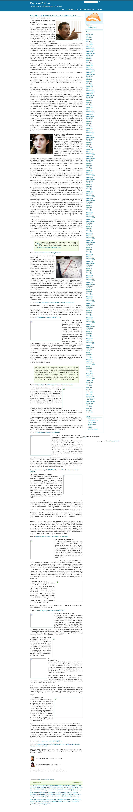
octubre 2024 (89, 72)
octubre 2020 (89, 156)
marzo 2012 (89, 337)
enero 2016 (89, 256)
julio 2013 (88, 309)
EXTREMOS (70, 9)
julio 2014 (88, 288)
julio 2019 (88, 183)
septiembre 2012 (90, 326)
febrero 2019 (89, 191)
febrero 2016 (89, 254)
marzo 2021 (89, 148)
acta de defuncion (37, 785)
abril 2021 (88, 146)
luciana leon (64, 796)
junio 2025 (89, 58)
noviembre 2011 (90, 344)
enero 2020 (89, 172)
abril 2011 (88, 356)
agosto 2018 (89, 202)
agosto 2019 (89, 181)
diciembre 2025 (90, 48)
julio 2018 (88, 204)
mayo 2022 (89, 123)
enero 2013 (89, 319)
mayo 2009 (89, 387)
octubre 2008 (89, 400)
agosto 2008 (89, 403)
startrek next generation (40, 801)
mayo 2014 (89, 291)
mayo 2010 (89, 368)
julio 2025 (88, 57)
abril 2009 (88, 389)
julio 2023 (88, 99)
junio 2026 (89, 37)
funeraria (63, 792)
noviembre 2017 (90, 218)
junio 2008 (89, 407)
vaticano (32, 803)
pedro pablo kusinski (35, 799)
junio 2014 (89, 289)
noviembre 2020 (90, 155)
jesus (62, 794)
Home (62, 9)
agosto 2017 (89, 223)
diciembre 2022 (90, 111)
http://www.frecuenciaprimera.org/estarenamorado (48, 247)
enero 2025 (89, 67)
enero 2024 (89, 88)
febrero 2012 (89, 338)
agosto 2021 (89, 139)
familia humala (53, 792)
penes (52, 799)
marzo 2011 (89, 358)
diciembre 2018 (90, 195)
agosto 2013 (89, 307)
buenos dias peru (54, 787)
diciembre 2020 (90, 153)
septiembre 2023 (90, 95)
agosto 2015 (89, 265)
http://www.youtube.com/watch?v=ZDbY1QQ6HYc (48, 741)
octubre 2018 (89, 198)
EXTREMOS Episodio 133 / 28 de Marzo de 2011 (53, 15)
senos (31, 801)
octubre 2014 (89, 282)
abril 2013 (88, 314)
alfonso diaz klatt (76, 785)
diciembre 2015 (90, 258)
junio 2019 (89, 184)
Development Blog (93, 420)
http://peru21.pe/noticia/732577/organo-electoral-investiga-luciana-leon (54, 385)
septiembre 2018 (90, 200)
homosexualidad (34, 794)
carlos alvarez (75, 787)
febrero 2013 (89, 317)
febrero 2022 (89, 128)
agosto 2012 (89, 328)
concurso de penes (51, 789)
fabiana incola (45, 792)
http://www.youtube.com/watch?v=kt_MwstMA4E (48, 253)
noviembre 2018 (90, 197)
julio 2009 (88, 384)
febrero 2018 (89, 212)
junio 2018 (89, 205)
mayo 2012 (89, 333)
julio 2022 (88, 120)
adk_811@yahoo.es (40, 244)
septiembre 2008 (90, 401)
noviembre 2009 (90, 379)
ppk (55, 799)
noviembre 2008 (90, 398)
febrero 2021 (89, 149)
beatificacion (40, 787)
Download (52, 779)
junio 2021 (89, 142)
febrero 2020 (89, 170)
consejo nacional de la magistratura (66, 789)
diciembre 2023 (90, 90)
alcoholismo (46, 785)
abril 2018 (88, 209)
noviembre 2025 (90, 50)
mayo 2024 (89, 81)
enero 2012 (89, 340)
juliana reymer (68, 794)
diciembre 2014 (90, 279)
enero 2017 (89, 235)
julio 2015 (88, 267)
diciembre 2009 (90, 377)
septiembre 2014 (90, 284)
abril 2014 (88, 293)
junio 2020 (89, 163)
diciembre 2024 (90, 69)
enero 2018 (89, 214)
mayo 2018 (89, 207)
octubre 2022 (89, 114)
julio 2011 (88, 351)
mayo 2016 (89, 249)
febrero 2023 (89, 107)
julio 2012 (88, 330)
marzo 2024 (89, 85)
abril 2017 (88, 230)
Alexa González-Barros (65, 785)
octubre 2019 (89, 177)
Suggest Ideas (92, 422)
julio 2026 (88, 36)
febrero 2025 (89, 65)
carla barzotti (67, 787)
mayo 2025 (89, 60)
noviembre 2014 (90, 281)
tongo (77, 801)
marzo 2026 (89, 43)
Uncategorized (37, 782)
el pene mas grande (52, 790)
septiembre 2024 (90, 74)
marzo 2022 (89, 127)
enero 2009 (89, 394)
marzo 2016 (89, 253)
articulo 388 (33, 787)
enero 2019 (89, 193)
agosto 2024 (89, 76)
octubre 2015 (89, 261)
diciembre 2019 (90, 174)
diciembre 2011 (90, 342)
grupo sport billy (73, 792)
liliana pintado (43, 796)
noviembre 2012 (90, 323)
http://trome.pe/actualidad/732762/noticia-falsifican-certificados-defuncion (54, 302)
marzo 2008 (89, 412)
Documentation (92, 419)
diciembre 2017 (90, 216)
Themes (90, 427)
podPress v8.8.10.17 (113, 441)
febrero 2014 (89, 296)
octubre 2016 (89, 240)
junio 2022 (89, 121)
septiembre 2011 (90, 347)
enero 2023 (89, 109)
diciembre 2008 (90, 396)
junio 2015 (89, 268)
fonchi (59, 792)
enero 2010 (89, 375)
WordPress (85, 438)
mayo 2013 (89, 312)
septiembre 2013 (90, 305)
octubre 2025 (89, 51)
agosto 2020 (89, 160)
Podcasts (99, 9)
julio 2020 (88, 162)
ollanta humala (70, 797)
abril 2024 (88, 83)
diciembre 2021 (90, 132)
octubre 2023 (89, 93)
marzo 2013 (89, 316)
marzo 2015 (89, 274)
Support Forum (92, 424)
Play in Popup (46, 779)
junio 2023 (89, 100)
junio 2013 (89, 310)
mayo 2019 (89, 186)
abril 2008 (88, 410)
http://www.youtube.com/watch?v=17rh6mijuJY (47, 432)
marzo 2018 (89, 211)
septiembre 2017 (90, 221)
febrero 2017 (89, 233)
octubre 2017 (89, 219)
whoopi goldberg (45, 803)
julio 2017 (88, 225)
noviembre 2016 (90, 239)
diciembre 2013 (90, 300)
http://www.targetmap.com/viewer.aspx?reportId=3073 (50, 610)
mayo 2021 (89, 144)
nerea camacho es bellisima (42, 797)
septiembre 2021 (90, 137)
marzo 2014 (89, 295)
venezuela (38, 803)
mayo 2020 (89, 165)
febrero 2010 (89, 373)
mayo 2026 (89, 39)
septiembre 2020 (90, 158)
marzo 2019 (89, 190)
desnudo (79, 789)
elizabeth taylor (75, 790)
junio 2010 (89, 366)
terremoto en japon (71, 801)
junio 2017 (89, 226)
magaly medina (72, 796)
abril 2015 (88, 272)
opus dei (77, 797)
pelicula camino (45, 799)
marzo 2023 (89, 106)
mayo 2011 (89, 354)
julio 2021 (88, 141)
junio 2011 (89, 352)
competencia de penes (40, 789)
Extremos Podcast (40, 3)
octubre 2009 (89, 380)
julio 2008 (88, 405)
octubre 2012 (89, 324)
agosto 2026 (89, 34)
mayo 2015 (89, 270)
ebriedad (44, 790)
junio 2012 (89, 331)
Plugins (90, 426)
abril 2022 (88, 125)
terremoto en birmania (59, 801)
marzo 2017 (89, 232)
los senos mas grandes (54, 796)
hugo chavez (42, 794)
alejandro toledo (54, 785)
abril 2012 (88, 335)
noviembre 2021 (90, 134)
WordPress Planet (93, 429)
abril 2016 (88, 251)
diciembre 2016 (90, 237)
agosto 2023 (89, 97)
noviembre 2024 (90, 71)
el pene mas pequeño (64, 790)
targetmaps (50, 801)
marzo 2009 (89, 391)
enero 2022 (89, 130)
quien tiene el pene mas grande (72, 799)
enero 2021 (89, 151)
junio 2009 (89, 386)
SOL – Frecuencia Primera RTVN (85, 9)
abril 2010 (88, 370)
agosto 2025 (89, 55)
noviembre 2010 (90, 365)
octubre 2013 (89, 303)
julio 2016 (88, 246)
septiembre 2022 (90, 116)
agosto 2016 (89, 244)
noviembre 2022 (90, 113)
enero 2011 (89, 361)
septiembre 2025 (90, 53)
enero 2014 (89, 298)
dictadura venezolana (35, 790)
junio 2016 (89, 247)
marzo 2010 (89, 372)
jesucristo (57, 794)
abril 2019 (88, 188)
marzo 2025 (89, 64)
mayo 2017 (89, 228)
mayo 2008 (89, 408)
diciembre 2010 (90, 363)
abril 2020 (88, 167)
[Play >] (31, 776)
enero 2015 (89, 277)
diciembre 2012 (90, 321)
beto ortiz (46, 787)
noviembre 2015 (90, 260)
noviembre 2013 (90, 302)
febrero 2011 (89, 359)
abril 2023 (88, 104)
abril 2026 (88, 41)
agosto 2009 (89, 382)
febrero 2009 (89, 393)
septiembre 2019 (90, 179)
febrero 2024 (89, 86)
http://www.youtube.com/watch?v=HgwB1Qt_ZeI (48, 317)
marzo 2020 (89, 169)
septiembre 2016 (90, 242)
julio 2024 (88, 78)
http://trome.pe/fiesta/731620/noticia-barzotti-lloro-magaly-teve (51, 536)
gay (68, 792)
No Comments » (77, 782)
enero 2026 (89, 46)
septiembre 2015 (90, 263)
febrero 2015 (89, 275)
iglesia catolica (51, 794)
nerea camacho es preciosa (58, 797)
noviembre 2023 (90, 92)
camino (61, 787)
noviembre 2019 (90, 176)
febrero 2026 (89, 44)
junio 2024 (89, 79)
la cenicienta (75, 794)
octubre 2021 (89, 135)
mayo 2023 (89, 102)
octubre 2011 (89, 345)
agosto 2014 (89, 286)
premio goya (60, 799)
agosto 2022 (89, 118)
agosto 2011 (89, 349)
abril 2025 (88, 62)
